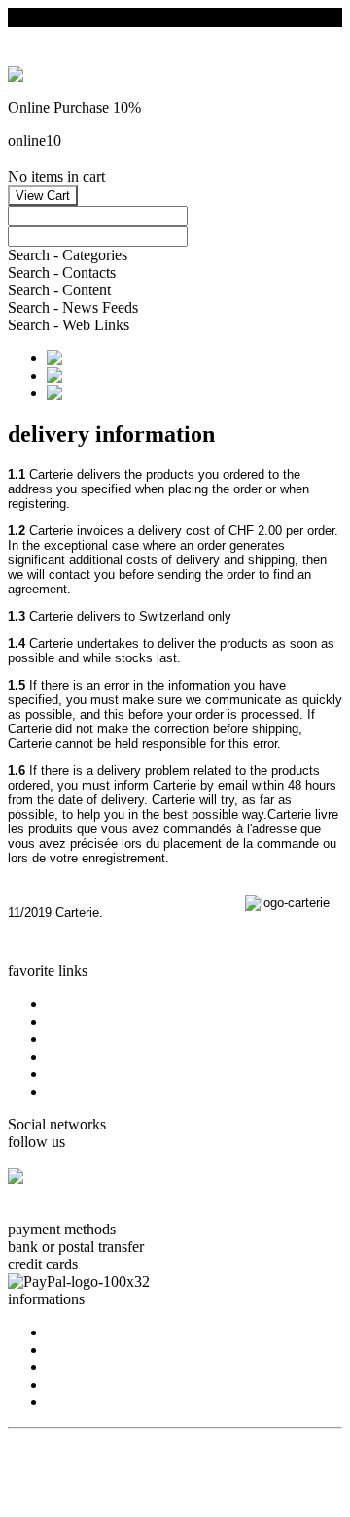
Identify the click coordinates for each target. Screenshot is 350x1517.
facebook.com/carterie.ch (84, 1211)
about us (72, 1332)
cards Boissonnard (103, 1038)
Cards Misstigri (93, 1056)
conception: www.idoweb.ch (96, 1452)
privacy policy (90, 1384)
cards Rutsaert (90, 1073)
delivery (71, 1402)
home (64, 1003)
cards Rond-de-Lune (110, 1091)
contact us (77, 1349)
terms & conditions (104, 1367)
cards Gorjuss (88, 1021)
